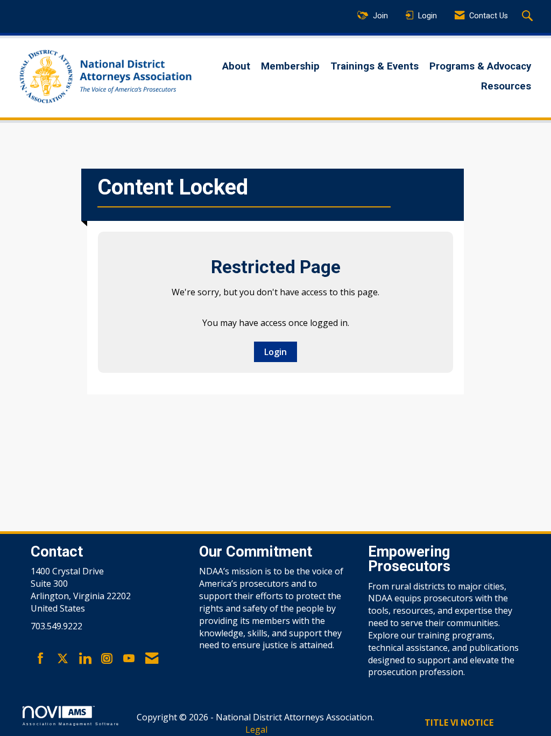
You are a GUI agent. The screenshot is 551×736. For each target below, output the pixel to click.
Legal (256, 729)
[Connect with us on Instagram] (107, 659)
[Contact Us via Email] (152, 659)
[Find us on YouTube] (129, 659)
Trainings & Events (374, 66)
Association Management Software (71, 723)
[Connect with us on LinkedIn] (85, 659)
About (236, 66)
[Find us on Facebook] (41, 659)
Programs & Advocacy (480, 66)
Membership (290, 66)
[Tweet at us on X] (63, 659)
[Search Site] (528, 17)
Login (275, 352)
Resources (506, 86)
